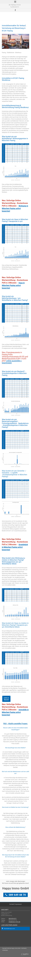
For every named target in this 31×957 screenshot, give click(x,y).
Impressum (18, 904)
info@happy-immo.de (16, 4)
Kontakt (11, 904)
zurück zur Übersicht (6, 698)
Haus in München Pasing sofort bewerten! (13, 285)
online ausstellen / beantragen (12, 362)
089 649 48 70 (15, 7)
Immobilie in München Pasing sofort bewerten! (15, 712)
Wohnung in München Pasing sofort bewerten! (15, 208)
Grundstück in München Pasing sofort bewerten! (15, 547)
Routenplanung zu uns (9, 928)
